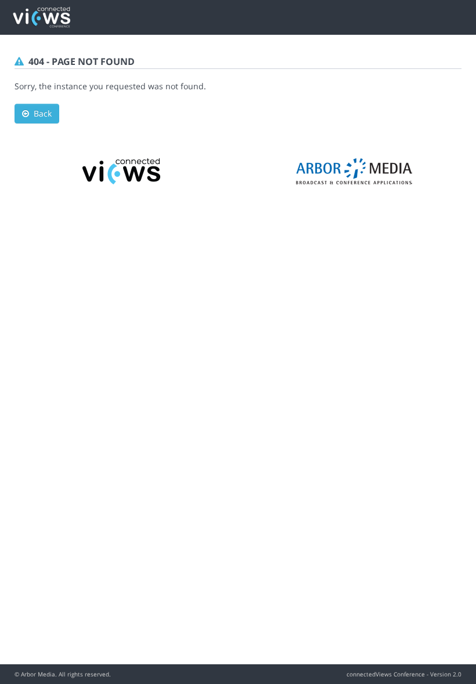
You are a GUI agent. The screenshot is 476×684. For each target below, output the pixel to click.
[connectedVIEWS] (122, 170)
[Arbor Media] (354, 170)
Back (40, 113)
